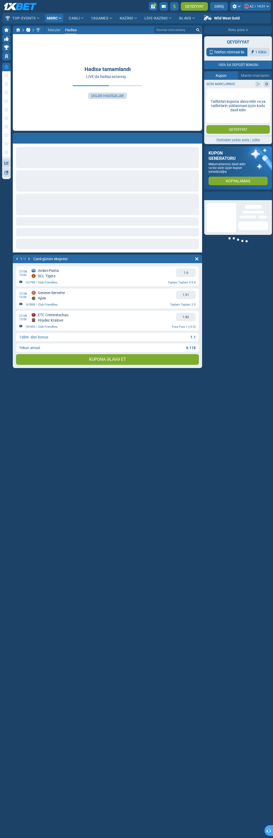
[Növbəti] (29, 259)
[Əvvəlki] (17, 259)
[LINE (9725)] (18, 30)
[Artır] (174, 6)
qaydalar (242, 91)
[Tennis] (28, 30)
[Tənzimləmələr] (236, 6)
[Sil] (197, 259)
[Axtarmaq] (198, 30)
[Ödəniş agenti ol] (163, 6)
